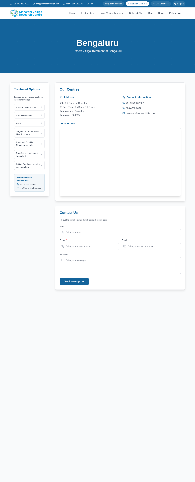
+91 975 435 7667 (21, 4)
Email (124, 240)
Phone (63, 240)
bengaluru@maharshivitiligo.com (140, 113)
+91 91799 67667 (135, 103)
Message (64, 254)
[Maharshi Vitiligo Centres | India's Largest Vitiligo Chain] (26, 13)
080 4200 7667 (133, 108)
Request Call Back (113, 4)
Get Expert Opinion (137, 4)
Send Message (72, 281)
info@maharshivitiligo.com (48, 4)
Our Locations (162, 4)
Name (63, 226)
